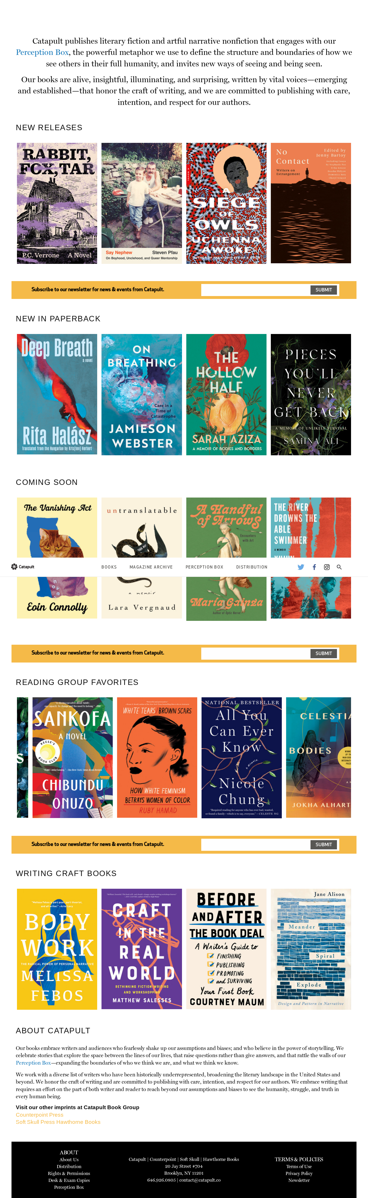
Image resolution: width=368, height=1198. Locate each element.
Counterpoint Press (40, 1115)
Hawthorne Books (78, 1122)
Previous (8, 217)
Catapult (137, 1159)
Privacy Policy (299, 1173)
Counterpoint (163, 1159)
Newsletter (299, 1180)
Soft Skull (189, 1159)
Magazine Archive (151, 567)
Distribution (252, 567)
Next (360, 217)
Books (109, 567)
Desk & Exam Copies (69, 1180)
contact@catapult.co (200, 1180)
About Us (69, 1159)
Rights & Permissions (69, 1173)
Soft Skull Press (35, 1122)
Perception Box (205, 567)
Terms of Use (299, 1166)
